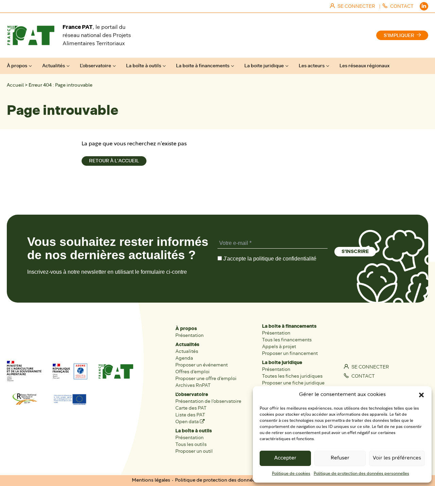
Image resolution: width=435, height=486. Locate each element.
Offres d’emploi (192, 372)
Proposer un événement (201, 365)
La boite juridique (264, 66)
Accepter (285, 458)
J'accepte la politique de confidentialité (269, 259)
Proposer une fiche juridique (293, 383)
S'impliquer (399, 35)
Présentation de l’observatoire (208, 401)
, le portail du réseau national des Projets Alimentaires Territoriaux (97, 35)
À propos (17, 66)
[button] (421, 395)
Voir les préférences (397, 458)
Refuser (340, 458)
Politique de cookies (291, 474)
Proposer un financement (290, 353)
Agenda (184, 358)
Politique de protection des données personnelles (361, 474)
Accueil (15, 85)
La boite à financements (202, 66)
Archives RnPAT (193, 385)
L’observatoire (95, 66)
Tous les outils (191, 444)
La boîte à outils (143, 66)
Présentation (189, 335)
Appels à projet (279, 346)
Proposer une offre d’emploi (206, 378)
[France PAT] (30, 35)
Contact (362, 376)
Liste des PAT (190, 415)
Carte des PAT (191, 408)
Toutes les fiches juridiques (292, 376)
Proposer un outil (194, 451)
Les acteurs (312, 66)
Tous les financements (287, 340)
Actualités (53, 66)
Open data (187, 422)
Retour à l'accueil (114, 161)
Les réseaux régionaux (364, 66)
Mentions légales (151, 480)
